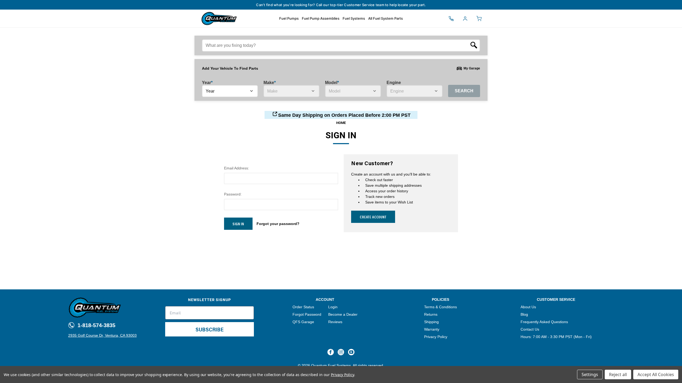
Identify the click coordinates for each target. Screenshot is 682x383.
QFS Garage (303, 322)
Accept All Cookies (656, 374)
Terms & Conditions (440, 307)
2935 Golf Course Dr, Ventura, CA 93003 (102, 335)
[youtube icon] (351, 352)
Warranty (431, 329)
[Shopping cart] (479, 18)
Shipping (431, 322)
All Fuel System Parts (385, 18)
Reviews (335, 322)
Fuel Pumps (289, 18)
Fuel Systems (354, 18)
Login (333, 307)
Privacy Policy (435, 337)
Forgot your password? (278, 224)
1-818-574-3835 (95, 325)
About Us (528, 307)
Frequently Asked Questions (544, 322)
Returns (430, 314)
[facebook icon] (330, 352)
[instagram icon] (341, 352)
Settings (590, 374)
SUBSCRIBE (210, 329)
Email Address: (236, 168)
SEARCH (464, 91)
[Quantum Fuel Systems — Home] (200, 18)
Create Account (373, 216)
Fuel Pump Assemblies (320, 18)
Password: (233, 194)
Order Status (303, 307)
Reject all (618, 374)
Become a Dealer (343, 314)
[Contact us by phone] (451, 18)
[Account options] (465, 18)
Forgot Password (307, 314)
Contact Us (530, 329)
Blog (524, 314)
